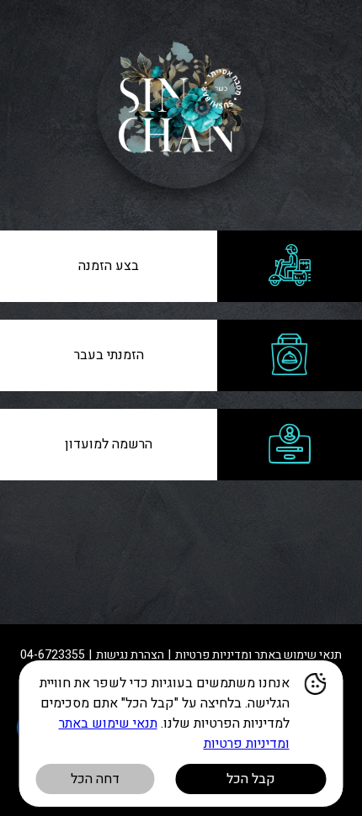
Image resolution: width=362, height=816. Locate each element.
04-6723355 (52, 655)
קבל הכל (250, 779)
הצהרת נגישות (130, 655)
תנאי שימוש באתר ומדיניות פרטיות (258, 655)
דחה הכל (95, 779)
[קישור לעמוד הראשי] (181, 106)
